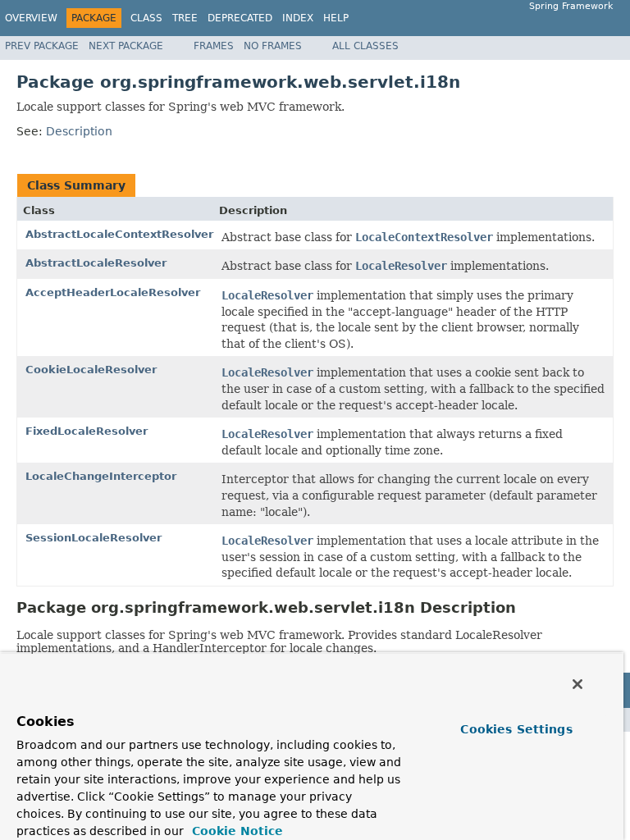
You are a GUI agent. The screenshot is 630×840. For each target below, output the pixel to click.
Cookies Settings (516, 729)
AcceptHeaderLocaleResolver (112, 292)
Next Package (126, 46)
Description (79, 131)
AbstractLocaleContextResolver (119, 234)
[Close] (577, 684)
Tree (185, 18)
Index (297, 18)
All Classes (365, 46)
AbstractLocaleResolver (96, 263)
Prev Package (42, 46)
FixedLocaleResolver (86, 431)
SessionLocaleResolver (93, 538)
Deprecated (240, 18)
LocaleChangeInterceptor (100, 476)
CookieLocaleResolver (91, 369)
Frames (214, 46)
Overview (31, 18)
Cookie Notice (235, 831)
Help (336, 18)
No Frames (273, 46)
